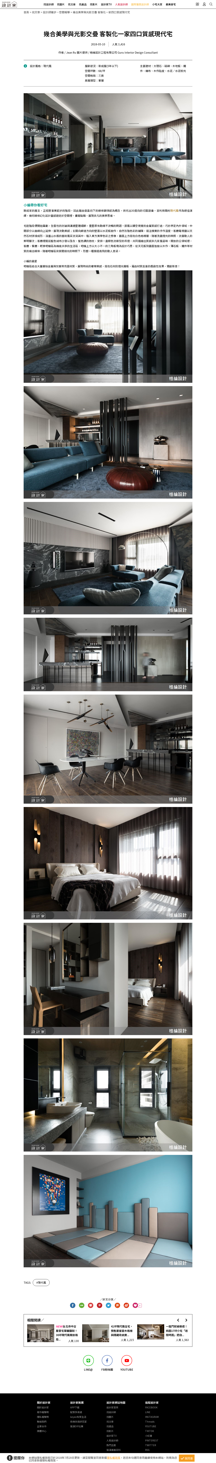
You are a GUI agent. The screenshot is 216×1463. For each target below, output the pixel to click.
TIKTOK (149, 1431)
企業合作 (41, 1426)
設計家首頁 (112, 1407)
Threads (150, 1421)
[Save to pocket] (90, 1305)
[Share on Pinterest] (99, 1305)
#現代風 (41, 1282)
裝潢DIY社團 (76, 1426)
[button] (178, 1320)
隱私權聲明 (43, 1417)
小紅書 (148, 1435)
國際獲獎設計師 (140, 4)
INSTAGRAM (152, 1417)
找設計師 (49, 4)
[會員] (204, 4)
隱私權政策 (113, 1458)
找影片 (94, 4)
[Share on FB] (73, 1305)
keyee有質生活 (78, 1417)
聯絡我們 (41, 1421)
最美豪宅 (171, 4)
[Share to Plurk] (117, 1305)
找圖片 (61, 4)
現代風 (174, 210)
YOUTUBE (150, 1426)
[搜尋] (210, 4)
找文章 (72, 4)
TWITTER (150, 1445)
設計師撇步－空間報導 (56, 12)
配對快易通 (76, 1412)
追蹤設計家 (152, 1402)
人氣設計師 (121, 4)
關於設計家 (43, 1402)
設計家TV (106, 4)
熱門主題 (111, 1445)
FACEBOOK (151, 1407)
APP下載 (74, 1407)
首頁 (26, 12)
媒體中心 (41, 1431)
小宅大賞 (157, 4)
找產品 (83, 4)
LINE (147, 1412)
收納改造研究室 (78, 1421)
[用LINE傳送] (82, 1305)
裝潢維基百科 (113, 1450)
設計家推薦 (77, 1402)
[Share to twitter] (108, 1305)
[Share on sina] (126, 1305)
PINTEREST (151, 1440)
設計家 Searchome (9, 5)
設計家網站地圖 (115, 1402)
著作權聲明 (43, 1412)
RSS (147, 1450)
